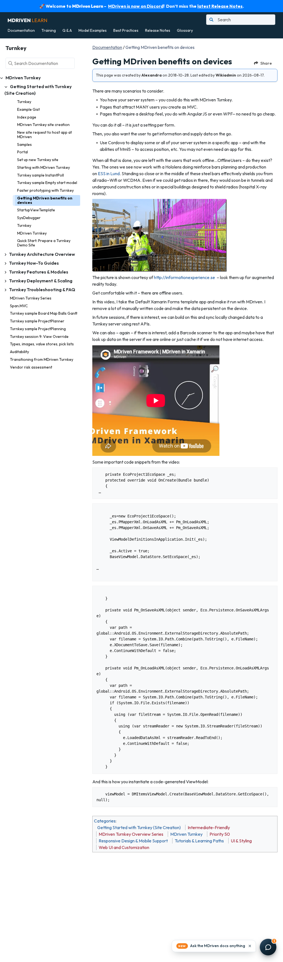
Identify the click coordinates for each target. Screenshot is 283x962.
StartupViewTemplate (36, 209)
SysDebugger (29, 217)
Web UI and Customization (124, 847)
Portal (22, 151)
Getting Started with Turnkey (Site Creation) (139, 827)
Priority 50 (219, 834)
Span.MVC (19, 305)
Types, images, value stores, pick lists (42, 343)
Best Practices (125, 30)
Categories (105, 821)
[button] (214, 946)
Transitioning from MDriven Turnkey (41, 359)
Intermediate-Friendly (209, 827)
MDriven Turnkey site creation (43, 124)
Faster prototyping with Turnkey (45, 190)
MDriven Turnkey (32, 233)
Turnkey (24, 101)
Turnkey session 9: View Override (39, 336)
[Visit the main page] (27, 19)
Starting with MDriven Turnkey (43, 167)
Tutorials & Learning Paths (199, 840)
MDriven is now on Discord (135, 6)
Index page (26, 117)
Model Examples (92, 30)
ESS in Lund (109, 173)
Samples (24, 144)
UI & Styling (241, 840)
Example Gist (28, 109)
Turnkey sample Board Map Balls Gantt (43, 313)
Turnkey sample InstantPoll (40, 175)
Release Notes (157, 30)
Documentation (21, 30)
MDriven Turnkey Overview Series (131, 834)
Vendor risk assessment (31, 367)
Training (48, 30)
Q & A (67, 30)
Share (266, 63)
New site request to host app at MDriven (44, 134)
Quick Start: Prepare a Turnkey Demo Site (43, 243)
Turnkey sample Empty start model (47, 182)
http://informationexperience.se (184, 277)
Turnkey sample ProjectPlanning (38, 328)
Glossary (185, 30)
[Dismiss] (249, 945)
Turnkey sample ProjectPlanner (37, 321)
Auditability (19, 351)
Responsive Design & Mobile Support (133, 840)
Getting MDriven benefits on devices (44, 200)
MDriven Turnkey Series (30, 298)
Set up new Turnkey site (37, 159)
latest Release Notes (220, 6)
